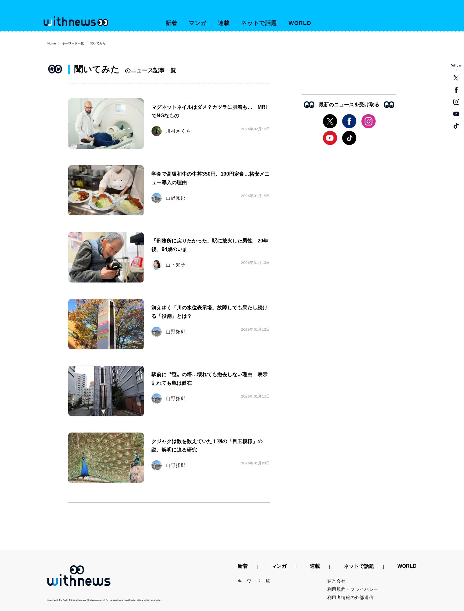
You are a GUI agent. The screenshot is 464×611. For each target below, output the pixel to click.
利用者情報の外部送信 (350, 597)
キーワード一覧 (73, 43)
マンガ (198, 23)
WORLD (300, 23)
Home (51, 43)
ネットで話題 (259, 23)
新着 (171, 23)
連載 (224, 23)
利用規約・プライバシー (352, 589)
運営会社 (336, 581)
